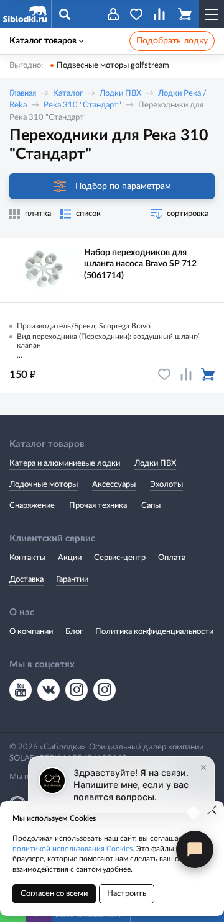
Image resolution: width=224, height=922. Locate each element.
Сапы (151, 506)
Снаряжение (32, 506)
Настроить (126, 894)
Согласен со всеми (54, 894)
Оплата (171, 558)
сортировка (187, 214)
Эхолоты (166, 485)
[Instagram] (76, 690)
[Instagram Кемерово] (104, 690)
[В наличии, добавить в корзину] (207, 374)
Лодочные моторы (43, 485)
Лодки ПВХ (120, 93)
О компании (31, 632)
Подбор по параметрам (123, 186)
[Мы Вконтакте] (48, 690)
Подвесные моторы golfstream (113, 65)
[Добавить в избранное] (164, 374)
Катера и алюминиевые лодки (64, 463)
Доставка (26, 580)
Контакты (27, 558)
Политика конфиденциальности (154, 632)
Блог (74, 632)
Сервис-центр (120, 558)
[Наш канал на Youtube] (20, 690)
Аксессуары (114, 485)
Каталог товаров (43, 41)
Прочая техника (98, 506)
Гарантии (72, 580)
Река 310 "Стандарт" (82, 105)
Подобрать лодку (172, 41)
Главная (22, 93)
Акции (70, 558)
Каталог (68, 93)
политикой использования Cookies (72, 848)
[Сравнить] (186, 374)
